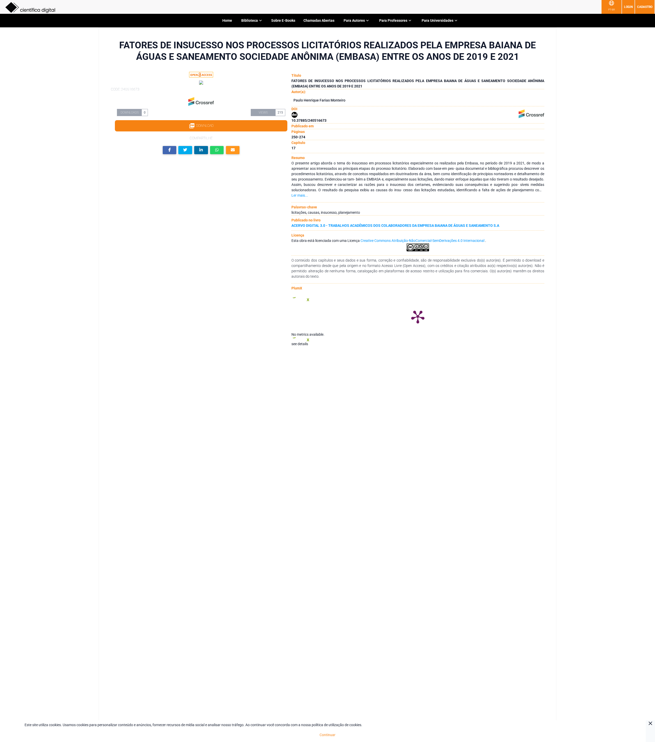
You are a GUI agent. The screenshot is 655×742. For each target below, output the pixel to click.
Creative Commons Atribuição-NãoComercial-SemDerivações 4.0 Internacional (423, 241)
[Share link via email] (233, 150)
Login (628, 7)
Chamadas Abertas (318, 20)
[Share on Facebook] (170, 150)
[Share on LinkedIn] (201, 150)
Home (227, 20)
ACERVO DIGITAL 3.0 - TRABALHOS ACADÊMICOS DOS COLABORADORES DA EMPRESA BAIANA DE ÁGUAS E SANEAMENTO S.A (395, 225)
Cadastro (644, 7)
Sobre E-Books (283, 20)
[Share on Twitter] (185, 150)
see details (299, 344)
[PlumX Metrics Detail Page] (417, 316)
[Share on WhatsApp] (217, 150)
